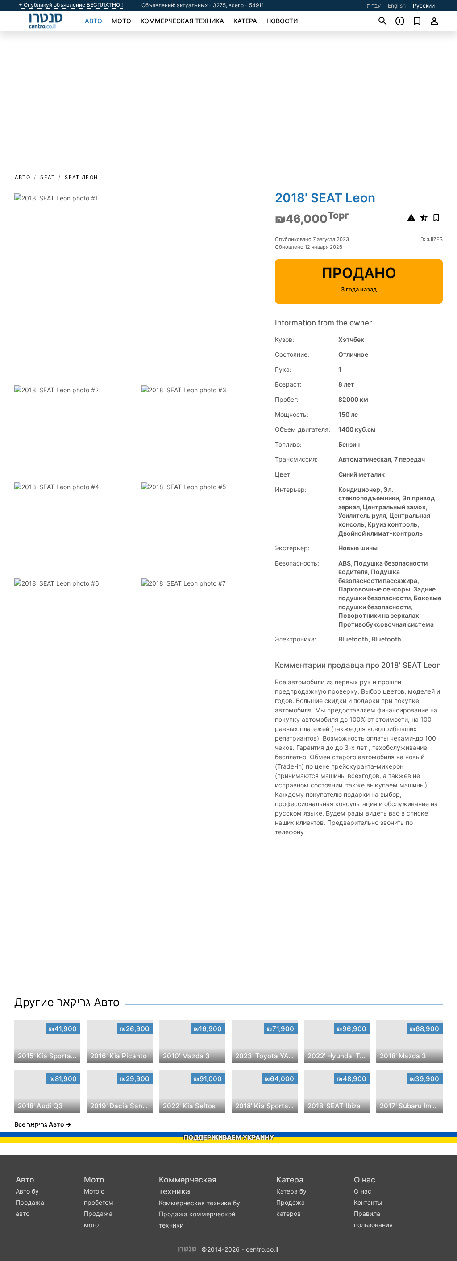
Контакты (368, 1202)
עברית (374, 5)
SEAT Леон (81, 177)
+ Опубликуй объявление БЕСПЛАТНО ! (71, 5)
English (397, 5)
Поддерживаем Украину (228, 1137)
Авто (93, 21)
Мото (121, 21)
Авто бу (27, 1191)
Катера (245, 21)
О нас (364, 1179)
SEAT (47, 177)
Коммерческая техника (182, 21)
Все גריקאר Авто (39, 1124)
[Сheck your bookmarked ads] (417, 21)
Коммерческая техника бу (199, 1203)
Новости (282, 21)
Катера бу (291, 1191)
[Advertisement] (228, 105)
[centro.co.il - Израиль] (187, 1249)
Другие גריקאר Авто (67, 1002)
